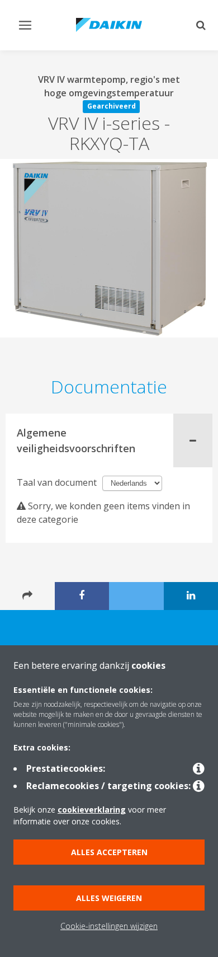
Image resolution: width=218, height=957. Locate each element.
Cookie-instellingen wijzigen (109, 926)
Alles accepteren (109, 852)
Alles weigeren (109, 898)
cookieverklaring (92, 809)
